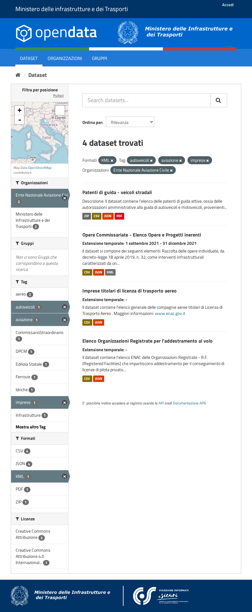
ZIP (86, 216)
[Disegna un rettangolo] (60, 110)
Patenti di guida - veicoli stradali (117, 192)
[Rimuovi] (112, 160)
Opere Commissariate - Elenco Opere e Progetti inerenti (141, 234)
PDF (119, 216)
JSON (108, 216)
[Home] (18, 75)
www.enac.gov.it (170, 313)
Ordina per (92, 122)
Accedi (228, 5)
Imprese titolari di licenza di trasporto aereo (129, 290)
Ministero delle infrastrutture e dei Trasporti (71, 9)
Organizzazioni (65, 58)
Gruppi (99, 58)
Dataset (29, 58)
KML (110, 272)
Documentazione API (189, 403)
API (161, 403)
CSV (97, 216)
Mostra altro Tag (30, 426)
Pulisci (58, 95)
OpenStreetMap (40, 167)
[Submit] (219, 100)
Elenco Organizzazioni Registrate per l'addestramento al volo (147, 340)
